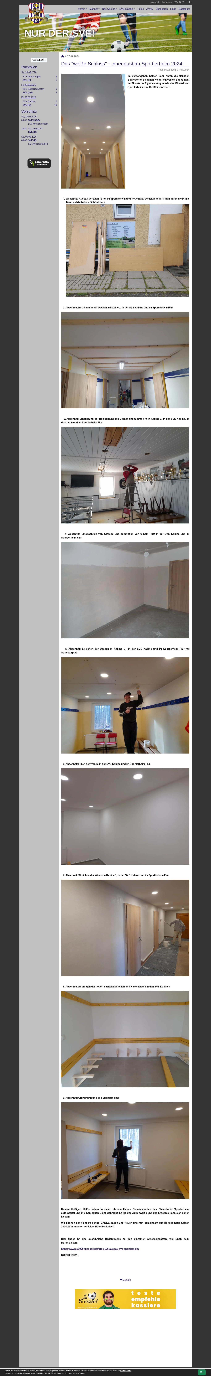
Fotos (141, 9)
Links (173, 9)
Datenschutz (125, 1371)
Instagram (167, 2)
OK (202, 1372)
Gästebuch (184, 9)
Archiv (149, 9)
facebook (154, 2)
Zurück (126, 1280)
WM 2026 (179, 2)
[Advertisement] (125, 1338)
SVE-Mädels (126, 9)
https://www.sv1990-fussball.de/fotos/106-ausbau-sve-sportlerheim (100, 1249)
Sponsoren (162, 9)
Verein (81, 9)
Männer (93, 9)
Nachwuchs (108, 9)
